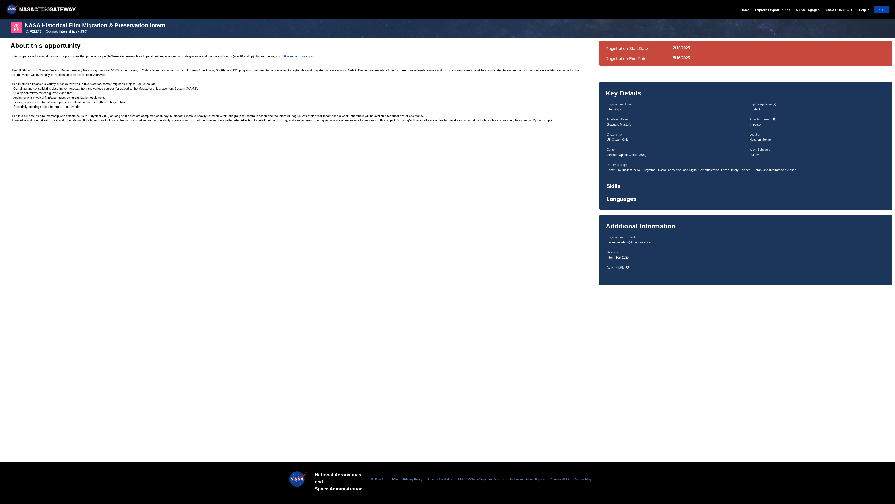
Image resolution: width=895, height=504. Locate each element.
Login (881, 9)
